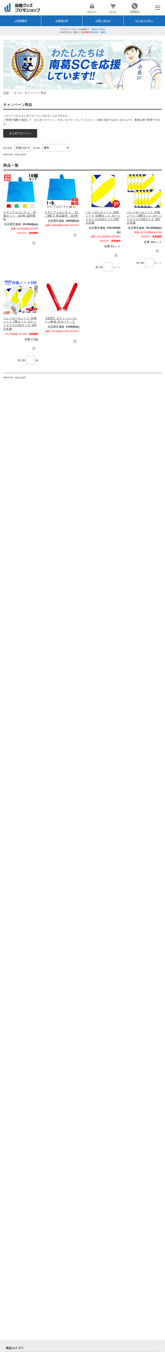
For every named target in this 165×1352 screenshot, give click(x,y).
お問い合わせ (103, 20)
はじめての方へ (144, 20)
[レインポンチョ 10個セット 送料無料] (20, 191)
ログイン (92, 11)
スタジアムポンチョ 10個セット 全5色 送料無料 (19, 216)
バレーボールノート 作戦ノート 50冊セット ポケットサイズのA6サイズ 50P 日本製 (103, 218)
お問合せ (134, 11)
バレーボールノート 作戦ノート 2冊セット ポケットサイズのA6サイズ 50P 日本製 (20, 324)
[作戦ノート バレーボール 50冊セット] (103, 191)
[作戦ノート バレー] (20, 297)
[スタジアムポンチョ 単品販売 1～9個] (61, 191)
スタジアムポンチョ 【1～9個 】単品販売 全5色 (61, 214)
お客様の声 (61, 20)
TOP (6, 92)
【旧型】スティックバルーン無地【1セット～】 (60, 320)
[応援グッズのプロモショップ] (22, 11)
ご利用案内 (20, 20)
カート (112, 11)
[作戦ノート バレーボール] (144, 191)
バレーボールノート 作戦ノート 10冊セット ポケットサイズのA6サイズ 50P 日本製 (144, 218)
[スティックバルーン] (61, 297)
